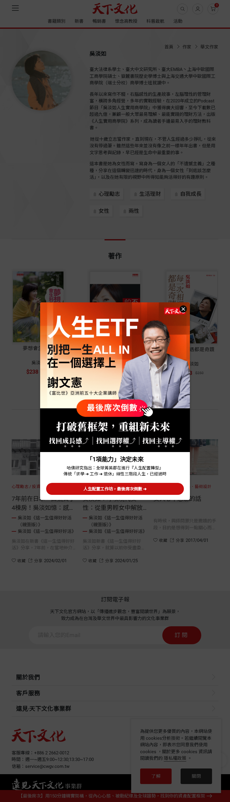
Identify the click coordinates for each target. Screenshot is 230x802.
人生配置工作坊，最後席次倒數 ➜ (115, 488)
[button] (183, 309)
